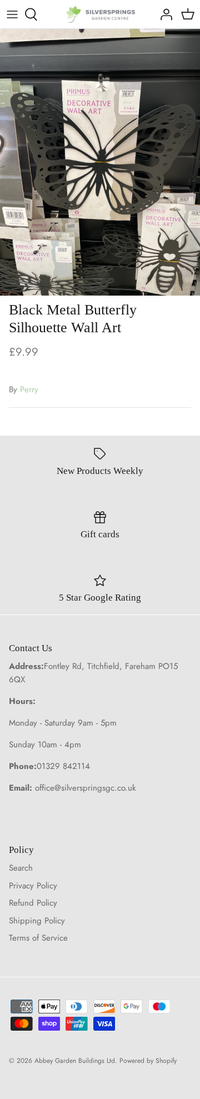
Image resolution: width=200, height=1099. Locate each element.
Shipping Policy (37, 921)
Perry (29, 389)
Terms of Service (38, 938)
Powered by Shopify (148, 1061)
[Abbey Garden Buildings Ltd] (100, 14)
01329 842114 (63, 766)
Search (21, 868)
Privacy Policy (33, 886)
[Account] (163, 14)
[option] (100, 162)
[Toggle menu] (12, 14)
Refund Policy (33, 903)
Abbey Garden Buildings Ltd (74, 1061)
